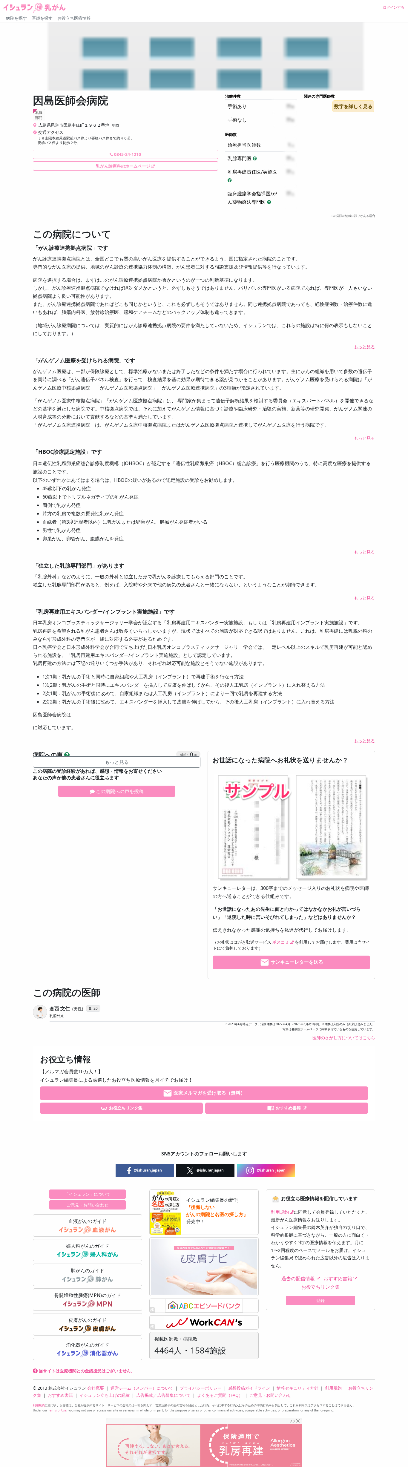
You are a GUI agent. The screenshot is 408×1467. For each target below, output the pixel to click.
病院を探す (16, 18)
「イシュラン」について (88, 1194)
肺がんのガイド (87, 1270)
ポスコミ (280, 942)
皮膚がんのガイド (87, 1320)
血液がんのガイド (87, 1221)
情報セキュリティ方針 (297, 1388)
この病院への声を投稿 (119, 791)
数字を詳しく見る (353, 106)
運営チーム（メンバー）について (142, 1388)
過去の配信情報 (298, 1278)
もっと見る (364, 346)
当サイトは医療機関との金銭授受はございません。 (86, 1371)
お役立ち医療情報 (74, 18)
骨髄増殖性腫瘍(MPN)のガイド (87, 1295)
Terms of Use (57, 1410)
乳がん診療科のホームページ (123, 166)
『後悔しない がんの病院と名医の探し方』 (217, 1211)
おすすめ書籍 (288, 1108)
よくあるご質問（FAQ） (220, 1395)
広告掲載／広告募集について (163, 1395)
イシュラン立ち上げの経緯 (104, 1395)
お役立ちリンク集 (125, 1108)
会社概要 (95, 1388)
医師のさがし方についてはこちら (343, 1037)
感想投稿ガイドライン (249, 1388)
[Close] (298, 1420)
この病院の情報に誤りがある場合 (352, 216)
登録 (320, 1300)
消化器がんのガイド (87, 1345)
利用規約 (280, 1212)
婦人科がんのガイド (87, 1246)
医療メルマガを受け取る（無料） (208, 1093)
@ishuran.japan (147, 1170)
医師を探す (42, 18)
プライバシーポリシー (201, 1388)
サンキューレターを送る (296, 962)
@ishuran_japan (271, 1170)
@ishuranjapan (210, 1170)
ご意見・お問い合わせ (87, 1205)
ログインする (393, 7)
